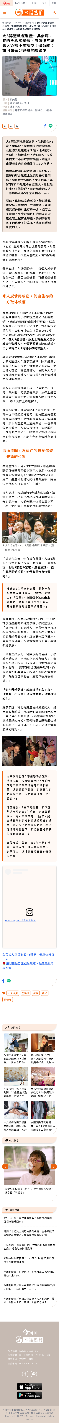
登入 (44, 3)
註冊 (54, 3)
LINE (34, 3)
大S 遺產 (13, 993)
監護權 (25, 993)
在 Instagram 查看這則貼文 (20, 920)
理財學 (18, 22)
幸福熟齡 (6, 22)
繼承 (44, 993)
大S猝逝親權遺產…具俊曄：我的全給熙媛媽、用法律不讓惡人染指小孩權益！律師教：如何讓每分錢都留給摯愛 (29, 25)
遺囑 (35, 993)
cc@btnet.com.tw (28, 1363)
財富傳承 (29, 22)
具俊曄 (7, 999)
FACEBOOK (21, 3)
